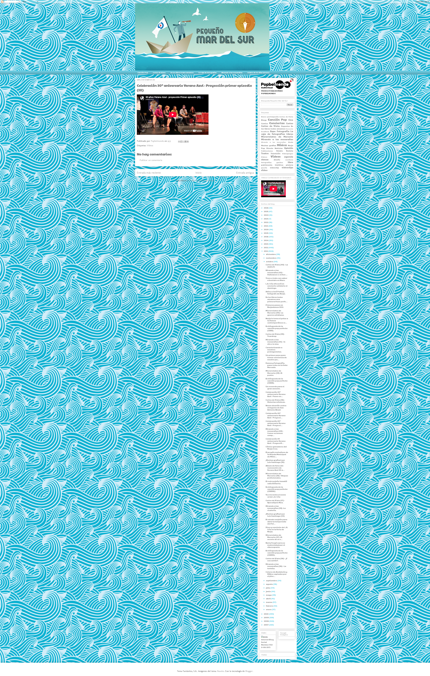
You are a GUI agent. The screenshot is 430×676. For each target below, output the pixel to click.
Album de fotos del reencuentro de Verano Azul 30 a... (275, 467)
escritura (289, 160)
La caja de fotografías (207, 72)
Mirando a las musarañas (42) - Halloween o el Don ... (276, 272)
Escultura (265, 131)
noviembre (271, 258)
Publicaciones (267, 151)
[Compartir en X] (183, 141)
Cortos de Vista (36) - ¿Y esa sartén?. (276, 559)
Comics (264, 123)
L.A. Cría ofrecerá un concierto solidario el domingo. (276, 285)
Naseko (220, 671)
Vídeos (150, 145)
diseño (277, 159)
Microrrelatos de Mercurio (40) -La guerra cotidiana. (275, 312)
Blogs (264, 120)
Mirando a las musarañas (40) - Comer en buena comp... (275, 432)
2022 (266, 222)
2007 (266, 624)
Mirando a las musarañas (231, 72)
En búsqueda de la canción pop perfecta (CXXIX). (276, 380)
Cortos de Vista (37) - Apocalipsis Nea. (275, 501)
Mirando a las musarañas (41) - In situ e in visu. (275, 341)
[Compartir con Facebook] (185, 141)
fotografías (266, 162)
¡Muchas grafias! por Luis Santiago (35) (275, 461)
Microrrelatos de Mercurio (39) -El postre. (274, 372)
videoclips (287, 167)
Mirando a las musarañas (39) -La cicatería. (276, 508)
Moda (290, 142)
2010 (266, 614)
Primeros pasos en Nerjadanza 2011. (275, 306)
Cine (290, 119)
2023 (266, 218)
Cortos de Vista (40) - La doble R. (277, 265)
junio (268, 591)
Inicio (199, 172)
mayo (269, 595)
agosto (269, 584)
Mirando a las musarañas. (273, 142)
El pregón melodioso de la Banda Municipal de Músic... (277, 454)
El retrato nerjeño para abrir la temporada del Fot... (276, 521)
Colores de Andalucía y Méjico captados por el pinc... (276, 574)
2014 (266, 240)
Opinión (288, 148)
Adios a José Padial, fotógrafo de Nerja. (276, 292)
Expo (273, 131)
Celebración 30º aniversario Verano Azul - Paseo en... (276, 394)
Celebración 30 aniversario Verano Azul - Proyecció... (276, 440)
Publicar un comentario (151, 160)
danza (264, 159)
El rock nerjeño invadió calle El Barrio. (276, 482)
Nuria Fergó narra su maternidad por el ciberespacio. (275, 545)
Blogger (249, 671)
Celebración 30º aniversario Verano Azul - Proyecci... (276, 415)
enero (269, 609)
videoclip (274, 167)
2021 (266, 226)
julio (268, 587)
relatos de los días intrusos (258, 72)
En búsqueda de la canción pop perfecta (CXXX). (276, 328)
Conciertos (277, 123)
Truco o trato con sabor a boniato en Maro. (276, 279)
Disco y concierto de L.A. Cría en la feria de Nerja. (277, 529)
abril (268, 598)
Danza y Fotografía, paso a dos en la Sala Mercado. (276, 365)
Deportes (285, 126)
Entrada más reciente (149, 172)
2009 (266, 617)
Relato (279, 150)
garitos (279, 162)
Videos (264, 157)
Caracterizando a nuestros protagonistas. (274, 349)
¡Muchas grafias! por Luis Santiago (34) (275, 515)
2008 (266, 621)
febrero (269, 606)
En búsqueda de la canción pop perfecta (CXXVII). (276, 552)
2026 (266, 208)
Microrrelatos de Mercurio (277, 136)
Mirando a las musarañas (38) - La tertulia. (276, 566)
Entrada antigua (245, 172)
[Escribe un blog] (181, 141)
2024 (266, 215)
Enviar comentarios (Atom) (202, 180)
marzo (269, 602)
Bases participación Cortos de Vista (277, 117)
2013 (266, 244)
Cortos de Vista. (159, 72)
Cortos (289, 123)
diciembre (271, 254)
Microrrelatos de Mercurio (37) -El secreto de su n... (274, 537)
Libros (289, 133)
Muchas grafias (268, 145)
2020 (266, 229)
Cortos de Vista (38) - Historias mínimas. (275, 401)
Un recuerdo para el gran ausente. (275, 387)
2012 (266, 247)
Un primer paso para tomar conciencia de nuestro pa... (276, 357)
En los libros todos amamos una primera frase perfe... (276, 299)
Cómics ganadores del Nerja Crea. (276, 447)
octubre (270, 261)
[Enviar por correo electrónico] (179, 141)
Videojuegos (287, 153)
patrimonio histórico (272, 165)
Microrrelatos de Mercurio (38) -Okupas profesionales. (277, 475)
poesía (264, 168)
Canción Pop (143, 72)
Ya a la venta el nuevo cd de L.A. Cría (276, 495)
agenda (288, 156)
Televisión (275, 153)
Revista (289, 150)
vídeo (264, 170)
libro (290, 162)
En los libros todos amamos (182, 72)
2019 (266, 233)
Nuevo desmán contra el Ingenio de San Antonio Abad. (276, 407)
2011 (266, 251)
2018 (266, 236)
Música (282, 145)
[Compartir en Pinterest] (188, 141)
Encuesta (289, 129)
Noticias (279, 148)
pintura (289, 165)
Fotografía (283, 131)
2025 (266, 211)
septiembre (271, 580)
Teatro (265, 153)
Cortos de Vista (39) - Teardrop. (275, 335)
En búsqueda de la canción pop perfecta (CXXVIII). (276, 489)
